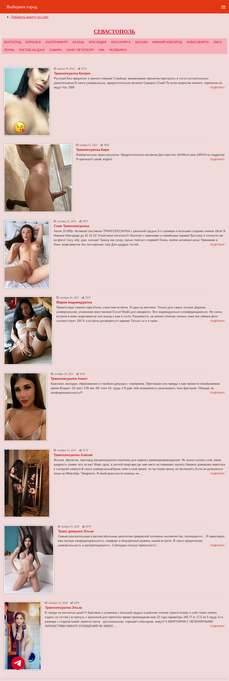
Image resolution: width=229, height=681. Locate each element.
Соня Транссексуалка (71, 226)
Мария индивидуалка (74, 302)
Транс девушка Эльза (75, 531)
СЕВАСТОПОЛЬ (114, 31)
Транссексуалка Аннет (69, 378)
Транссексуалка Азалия (73, 455)
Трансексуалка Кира (92, 150)
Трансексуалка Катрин (72, 73)
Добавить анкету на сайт (30, 17)
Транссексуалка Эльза (63, 607)
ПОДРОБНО (217, 87)
